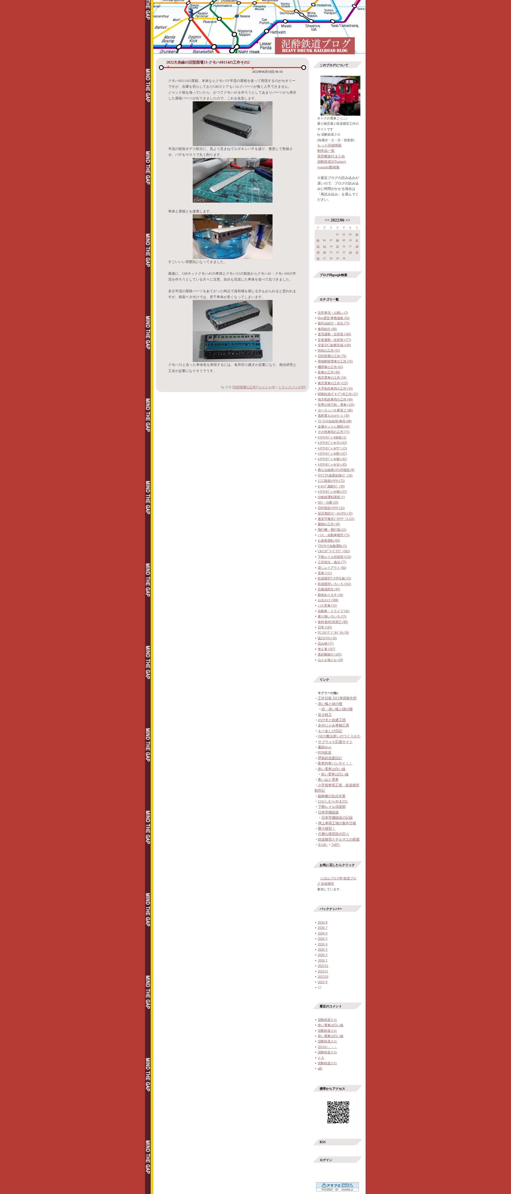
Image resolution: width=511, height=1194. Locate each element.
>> (347, 220)
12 (318, 246)
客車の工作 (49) (329, 372)
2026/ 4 (322, 944)
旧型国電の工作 (244, 387)
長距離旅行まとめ (331, 156)
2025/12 (323, 966)
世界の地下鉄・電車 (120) (336, 405)
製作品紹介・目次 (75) (333, 323)
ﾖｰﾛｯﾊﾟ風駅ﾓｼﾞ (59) (331, 486)
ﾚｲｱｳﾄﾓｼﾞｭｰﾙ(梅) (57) (332, 492)
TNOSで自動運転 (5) (332, 546)
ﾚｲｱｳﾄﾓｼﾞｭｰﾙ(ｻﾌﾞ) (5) (332, 448)
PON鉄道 (324, 752)
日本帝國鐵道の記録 (337, 818)
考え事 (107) (326, 649)
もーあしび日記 (330, 731)
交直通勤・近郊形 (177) (334, 340)
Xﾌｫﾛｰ (323, 845)
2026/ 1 (322, 960)
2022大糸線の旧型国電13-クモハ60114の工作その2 (208, 62)
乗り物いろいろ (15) (332, 616)
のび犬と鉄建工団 (332, 720)
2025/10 (323, 977)
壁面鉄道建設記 (330, 758)
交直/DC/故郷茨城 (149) (334, 345)
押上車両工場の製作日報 (337, 823)
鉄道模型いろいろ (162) (334, 584)
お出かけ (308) (328, 600)
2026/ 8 (322, 922)
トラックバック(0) (291, 387)
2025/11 (323, 971)
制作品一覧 (326, 151)
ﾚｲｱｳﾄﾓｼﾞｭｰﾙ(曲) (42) (332, 459)
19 (318, 252)
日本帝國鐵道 (328, 812)
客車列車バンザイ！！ (335, 763)
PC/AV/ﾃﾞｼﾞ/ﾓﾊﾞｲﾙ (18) (333, 632)
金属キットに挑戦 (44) (333, 426)
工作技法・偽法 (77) (332, 562)
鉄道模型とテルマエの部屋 (339, 839)
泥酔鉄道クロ (327, 1020)
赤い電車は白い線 (331, 769)
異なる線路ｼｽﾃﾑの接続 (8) (336, 470)
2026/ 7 (322, 928)
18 (357, 246)
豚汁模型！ (326, 828)
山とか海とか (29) (330, 660)
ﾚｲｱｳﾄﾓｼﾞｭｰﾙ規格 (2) (332, 437)
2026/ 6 (322, 933)
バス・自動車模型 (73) (333, 535)
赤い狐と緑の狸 (330, 704)
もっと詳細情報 (329, 145)
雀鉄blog (324, 747)
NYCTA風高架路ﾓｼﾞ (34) (335, 475)
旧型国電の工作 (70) (332, 356)
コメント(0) (267, 387)
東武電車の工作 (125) (333, 383)
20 (324, 252)
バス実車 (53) (327, 605)
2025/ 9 (322, 982)
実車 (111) (325, 573)
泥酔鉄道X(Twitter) (331, 162)
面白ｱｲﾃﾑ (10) (327, 638)
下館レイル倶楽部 (332, 807)
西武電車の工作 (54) (332, 377)
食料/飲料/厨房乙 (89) (333, 622)
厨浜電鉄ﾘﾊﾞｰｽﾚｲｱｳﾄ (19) (335, 513)
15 (337, 246)
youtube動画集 (328, 167)
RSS (323, 1142)
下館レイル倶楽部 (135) (334, 557)
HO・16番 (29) (328, 502)
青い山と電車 (328, 780)
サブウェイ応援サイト (335, 742)
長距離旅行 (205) (329, 654)
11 (357, 240)
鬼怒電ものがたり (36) (333, 416)
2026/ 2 (322, 955)
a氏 (320, 1068)
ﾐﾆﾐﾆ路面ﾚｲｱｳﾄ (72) (331, 481)
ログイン (326, 1160)
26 (318, 258)
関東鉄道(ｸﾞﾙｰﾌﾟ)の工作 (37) (338, 394)
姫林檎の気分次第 (331, 796)
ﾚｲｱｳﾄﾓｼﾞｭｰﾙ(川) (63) (332, 443)
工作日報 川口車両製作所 (337, 698)
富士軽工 (325, 715)
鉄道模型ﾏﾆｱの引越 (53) (334, 578)
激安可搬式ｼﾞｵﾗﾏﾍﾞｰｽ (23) (336, 519)
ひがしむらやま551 (333, 801)
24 (350, 252)
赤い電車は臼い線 (335, 774)
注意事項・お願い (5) (333, 313)
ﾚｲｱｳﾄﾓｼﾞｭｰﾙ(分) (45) (332, 464)
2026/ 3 (322, 949)
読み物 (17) (325, 643)
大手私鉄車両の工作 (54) (335, 388)
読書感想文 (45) (329, 589)
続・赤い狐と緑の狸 (337, 709)
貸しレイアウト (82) (332, 568)
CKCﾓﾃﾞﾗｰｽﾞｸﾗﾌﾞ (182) (334, 551)
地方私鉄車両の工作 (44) (335, 399)
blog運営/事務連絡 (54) (333, 318)
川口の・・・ (327, 1047)
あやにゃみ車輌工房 (333, 725)
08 (337, 240)
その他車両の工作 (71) (333, 432)
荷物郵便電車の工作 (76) (335, 361)
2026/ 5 (322, 939)
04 (357, 234)
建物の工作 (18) (329, 524)
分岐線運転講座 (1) (331, 497)
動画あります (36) (330, 595)
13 (324, 246)
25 (357, 252)
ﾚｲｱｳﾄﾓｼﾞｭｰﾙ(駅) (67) (332, 454)
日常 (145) (325, 627)
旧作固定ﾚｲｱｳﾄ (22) (331, 508)
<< (327, 220)
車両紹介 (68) (327, 329)
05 (318, 240)
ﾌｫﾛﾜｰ (336, 845)
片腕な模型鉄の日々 (333, 834)
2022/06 (337, 220)
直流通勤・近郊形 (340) (334, 334)
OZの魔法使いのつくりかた (339, 736)
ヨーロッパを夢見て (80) (335, 410)
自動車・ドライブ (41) (333, 611)
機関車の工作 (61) (330, 367)
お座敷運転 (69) (329, 540)
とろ (321, 1058)
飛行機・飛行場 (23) (332, 530)
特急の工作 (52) (329, 350)
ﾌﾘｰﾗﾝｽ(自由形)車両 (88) (335, 421)
